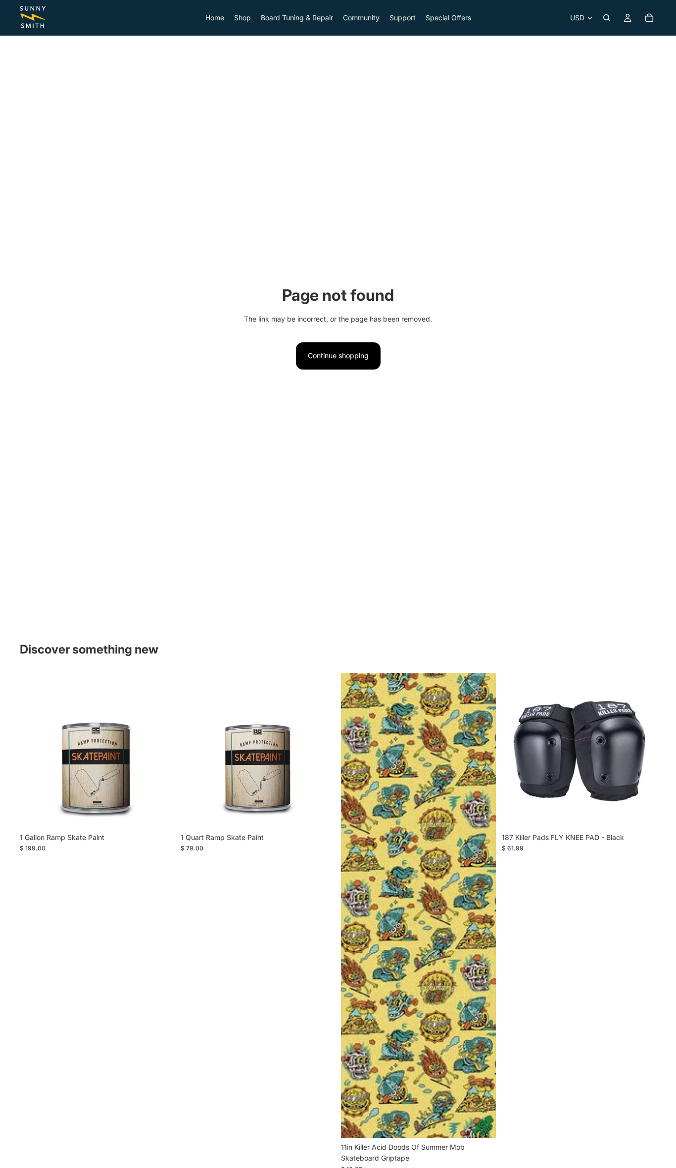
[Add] (159, 813)
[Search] (607, 18)
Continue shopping (338, 355)
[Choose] (641, 813)
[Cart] (649, 18)
